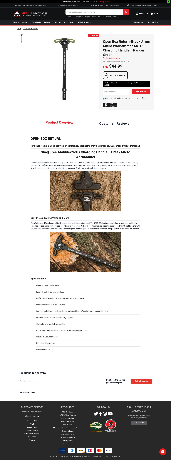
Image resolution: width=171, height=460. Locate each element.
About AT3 (152, 22)
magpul (87, 16)
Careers (32, 440)
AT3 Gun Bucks (67, 412)
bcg (103, 16)
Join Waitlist (141, 92)
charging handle (111, 16)
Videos (58, 22)
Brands (47, 22)
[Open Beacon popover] (162, 451)
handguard (79, 16)
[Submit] (126, 12)
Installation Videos (68, 421)
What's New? (69, 22)
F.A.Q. (32, 424)
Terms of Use (68, 444)
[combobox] (97, 12)
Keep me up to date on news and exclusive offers (125, 98)
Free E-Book (67, 424)
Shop (15, 22)
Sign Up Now (139, 422)
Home (19, 29)
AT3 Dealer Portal (67, 434)
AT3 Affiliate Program (68, 415)
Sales (24, 22)
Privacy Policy (68, 440)
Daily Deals (36, 22)
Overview (59, 122)
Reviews (114, 123)
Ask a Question (141, 381)
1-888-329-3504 (33, 416)
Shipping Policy (32, 430)
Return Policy (32, 427)
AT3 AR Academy (84, 22)
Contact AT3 (32, 421)
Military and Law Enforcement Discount (67, 428)
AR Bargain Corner (30, 29)
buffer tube (96, 16)
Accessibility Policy (68, 437)
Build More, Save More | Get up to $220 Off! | (86, 1)
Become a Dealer (68, 431)
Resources (138, 22)
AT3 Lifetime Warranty (32, 433)
